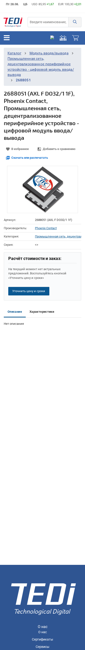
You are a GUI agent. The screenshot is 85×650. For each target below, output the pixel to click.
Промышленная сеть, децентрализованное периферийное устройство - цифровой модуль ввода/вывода (58, 236)
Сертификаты (42, 639)
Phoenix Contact (46, 228)
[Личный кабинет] (52, 37)
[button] (74, 22)
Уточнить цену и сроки (28, 291)
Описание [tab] (15, 311)
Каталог (14, 53)
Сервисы (42, 647)
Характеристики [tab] (42, 311)
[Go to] (13, 22)
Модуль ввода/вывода (49, 53)
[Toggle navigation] (7, 37)
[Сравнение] (63, 37)
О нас (42, 632)
